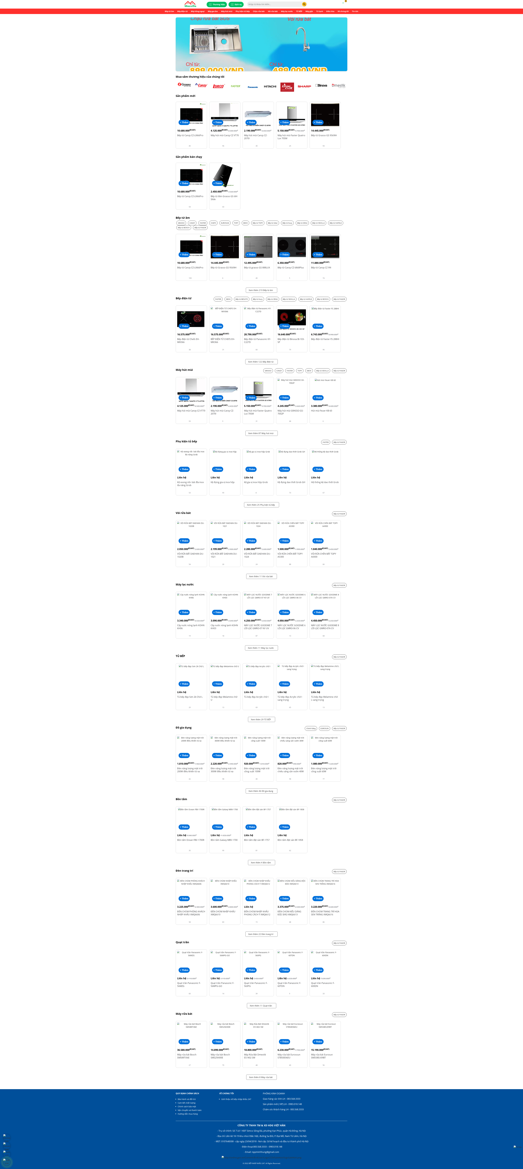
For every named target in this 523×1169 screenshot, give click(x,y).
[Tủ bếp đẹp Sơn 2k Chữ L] (191, 666)
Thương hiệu (219, 4)
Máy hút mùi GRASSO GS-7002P (290, 412)
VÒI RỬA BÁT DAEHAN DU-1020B (190, 555)
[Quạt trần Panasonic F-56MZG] (191, 953)
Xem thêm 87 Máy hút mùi (260, 433)
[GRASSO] (184, 87)
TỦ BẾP (299, 11)
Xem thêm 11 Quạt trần (261, 1005)
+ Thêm (184, 122)
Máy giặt (309, 11)
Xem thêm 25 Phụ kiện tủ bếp (261, 504)
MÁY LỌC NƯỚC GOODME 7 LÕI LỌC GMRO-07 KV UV (258, 627)
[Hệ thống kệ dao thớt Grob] (325, 451)
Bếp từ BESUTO (241, 299)
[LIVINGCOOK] (287, 87)
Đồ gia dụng (183, 727)
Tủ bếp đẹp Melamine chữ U (224, 698)
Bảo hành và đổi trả (187, 1099)
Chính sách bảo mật (187, 1106)
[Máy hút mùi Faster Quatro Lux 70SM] (292, 114)
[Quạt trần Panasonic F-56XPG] (258, 953)
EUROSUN (225, 223)
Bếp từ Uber (273, 223)
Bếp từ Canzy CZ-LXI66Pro (190, 135)
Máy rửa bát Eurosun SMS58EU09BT (322, 1056)
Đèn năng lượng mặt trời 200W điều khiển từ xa (190, 770)
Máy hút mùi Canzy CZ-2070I (255, 137)
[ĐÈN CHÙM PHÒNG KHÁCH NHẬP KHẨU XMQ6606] (191, 882)
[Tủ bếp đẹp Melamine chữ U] (225, 666)
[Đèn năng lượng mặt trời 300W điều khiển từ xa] (225, 739)
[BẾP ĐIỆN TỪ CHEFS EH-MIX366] (225, 310)
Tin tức (355, 11)
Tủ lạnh (319, 11)
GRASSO (181, 223)
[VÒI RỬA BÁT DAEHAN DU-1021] (225, 524)
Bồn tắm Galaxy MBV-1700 (224, 839)
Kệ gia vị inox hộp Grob (256, 482)
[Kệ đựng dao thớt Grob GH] (292, 451)
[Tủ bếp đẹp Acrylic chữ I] (258, 666)
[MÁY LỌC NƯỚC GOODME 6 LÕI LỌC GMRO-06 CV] (292, 596)
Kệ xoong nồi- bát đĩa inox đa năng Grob (190, 484)
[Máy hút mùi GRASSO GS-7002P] (292, 381)
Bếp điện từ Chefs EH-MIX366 (188, 341)
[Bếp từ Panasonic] (253, 87)
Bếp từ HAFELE (336, 223)
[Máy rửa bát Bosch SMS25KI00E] (225, 1025)
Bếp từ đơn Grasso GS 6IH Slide (224, 198)
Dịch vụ (238, 4)
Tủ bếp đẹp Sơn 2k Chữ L (190, 696)
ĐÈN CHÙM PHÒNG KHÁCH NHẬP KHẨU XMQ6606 (191, 913)
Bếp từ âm (169, 11)
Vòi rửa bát (273, 11)
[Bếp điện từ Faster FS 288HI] (325, 308)
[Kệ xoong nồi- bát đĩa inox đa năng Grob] (191, 453)
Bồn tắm (181, 799)
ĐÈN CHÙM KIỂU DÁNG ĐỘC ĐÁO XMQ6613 (289, 913)
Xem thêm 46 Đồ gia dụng (261, 791)
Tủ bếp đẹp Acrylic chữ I (256, 696)
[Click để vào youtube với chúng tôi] (6, 1137)
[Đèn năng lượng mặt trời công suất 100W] (258, 739)
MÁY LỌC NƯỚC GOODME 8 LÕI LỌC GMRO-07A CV (325, 627)
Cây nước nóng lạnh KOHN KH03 (224, 627)
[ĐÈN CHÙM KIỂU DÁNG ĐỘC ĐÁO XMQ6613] (292, 882)
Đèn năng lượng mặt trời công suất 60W (323, 770)
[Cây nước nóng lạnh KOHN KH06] (191, 596)
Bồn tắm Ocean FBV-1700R (190, 839)
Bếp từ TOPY (258, 223)
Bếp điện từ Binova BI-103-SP (291, 341)
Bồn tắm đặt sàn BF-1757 (257, 839)
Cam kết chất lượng (186, 1103)
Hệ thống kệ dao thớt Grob (325, 482)
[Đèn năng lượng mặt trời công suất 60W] (325, 739)
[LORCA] (218, 87)
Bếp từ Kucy (287, 223)
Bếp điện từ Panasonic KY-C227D (257, 341)
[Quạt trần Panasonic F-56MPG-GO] (225, 953)
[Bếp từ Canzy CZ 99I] (325, 247)
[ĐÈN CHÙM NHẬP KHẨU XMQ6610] (225, 882)
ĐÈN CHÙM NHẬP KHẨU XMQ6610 (223, 913)
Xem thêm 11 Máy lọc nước (261, 648)
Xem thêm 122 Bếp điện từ (260, 361)
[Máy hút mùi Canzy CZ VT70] (225, 114)
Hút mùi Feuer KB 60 (321, 410)
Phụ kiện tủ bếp (243, 11)
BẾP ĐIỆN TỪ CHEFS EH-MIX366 (223, 341)
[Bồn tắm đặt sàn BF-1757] (258, 809)
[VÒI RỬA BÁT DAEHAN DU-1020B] (191, 524)
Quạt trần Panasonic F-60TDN (289, 985)
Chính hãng (311, 728)
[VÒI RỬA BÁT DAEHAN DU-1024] (258, 524)
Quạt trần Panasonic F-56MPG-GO (222, 985)
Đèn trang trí (184, 870)
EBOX (245, 223)
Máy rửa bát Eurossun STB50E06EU (289, 1056)
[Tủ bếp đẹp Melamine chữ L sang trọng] (325, 667)
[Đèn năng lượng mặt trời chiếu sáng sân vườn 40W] (292, 739)
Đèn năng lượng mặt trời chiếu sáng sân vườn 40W (291, 770)
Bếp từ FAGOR (200, 227)
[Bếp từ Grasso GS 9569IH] (325, 114)
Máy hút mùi (226, 11)
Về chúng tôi (343, 11)
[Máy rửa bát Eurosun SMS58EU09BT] (325, 1025)
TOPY (236, 223)
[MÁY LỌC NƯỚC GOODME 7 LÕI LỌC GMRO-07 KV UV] (258, 596)
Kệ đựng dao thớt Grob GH (291, 482)
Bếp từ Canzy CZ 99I (321, 267)
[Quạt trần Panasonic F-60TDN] (292, 953)
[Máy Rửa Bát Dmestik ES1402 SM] (258, 1025)
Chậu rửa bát (259, 11)
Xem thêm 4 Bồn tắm (261, 862)
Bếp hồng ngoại (198, 11)
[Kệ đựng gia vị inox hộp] (225, 451)
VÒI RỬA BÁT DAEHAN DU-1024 (257, 555)
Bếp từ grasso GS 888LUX (257, 267)
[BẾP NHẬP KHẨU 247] (190, 4)
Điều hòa (330, 11)
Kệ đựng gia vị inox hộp (223, 482)
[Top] (518, 1147)
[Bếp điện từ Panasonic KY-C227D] (258, 310)
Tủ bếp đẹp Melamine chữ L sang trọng (324, 698)
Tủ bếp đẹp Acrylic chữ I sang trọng (290, 698)
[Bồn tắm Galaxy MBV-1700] (225, 809)
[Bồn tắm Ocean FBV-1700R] (191, 809)
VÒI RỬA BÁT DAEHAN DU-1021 (224, 555)
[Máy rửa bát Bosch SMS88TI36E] (191, 1025)
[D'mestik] (338, 87)
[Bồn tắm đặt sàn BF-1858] (291, 809)
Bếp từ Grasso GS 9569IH (324, 135)
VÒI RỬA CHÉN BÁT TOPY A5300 (290, 555)
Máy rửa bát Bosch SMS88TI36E (186, 1056)
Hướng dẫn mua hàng (188, 1114)
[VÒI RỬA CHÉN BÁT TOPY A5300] (292, 524)
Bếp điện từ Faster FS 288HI (325, 339)
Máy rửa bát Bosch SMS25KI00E (220, 1056)
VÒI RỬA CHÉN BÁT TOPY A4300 (323, 555)
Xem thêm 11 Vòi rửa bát (261, 576)
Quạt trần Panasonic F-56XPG (255, 985)
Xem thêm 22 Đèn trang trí (260, 934)
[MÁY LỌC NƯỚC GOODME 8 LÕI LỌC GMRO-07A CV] (325, 596)
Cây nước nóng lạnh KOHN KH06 (190, 627)
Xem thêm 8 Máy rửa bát (261, 1077)
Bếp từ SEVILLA (318, 223)
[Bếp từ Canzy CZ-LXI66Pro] (191, 114)
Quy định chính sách (187, 1093)
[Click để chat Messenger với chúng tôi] (6, 1145)
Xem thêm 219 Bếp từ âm (261, 290)
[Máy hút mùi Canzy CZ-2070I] (258, 114)
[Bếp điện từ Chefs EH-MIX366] (191, 318)
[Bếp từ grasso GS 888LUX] (258, 247)
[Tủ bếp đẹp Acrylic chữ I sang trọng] (292, 667)
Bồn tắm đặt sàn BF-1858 (290, 839)
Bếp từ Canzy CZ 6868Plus (291, 267)
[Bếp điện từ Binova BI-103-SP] (292, 318)
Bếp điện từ (182, 11)
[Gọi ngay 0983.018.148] (6, 1162)
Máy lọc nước (287, 11)
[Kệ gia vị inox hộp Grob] (258, 451)
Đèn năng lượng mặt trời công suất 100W (256, 770)
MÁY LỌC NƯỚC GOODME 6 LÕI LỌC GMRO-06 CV (291, 627)
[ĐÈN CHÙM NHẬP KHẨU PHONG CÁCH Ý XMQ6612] (258, 882)
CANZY (192, 223)
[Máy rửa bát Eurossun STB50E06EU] (292, 1025)
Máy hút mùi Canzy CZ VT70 (225, 135)
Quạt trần (182, 942)
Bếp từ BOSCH (184, 227)
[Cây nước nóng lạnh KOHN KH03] (225, 596)
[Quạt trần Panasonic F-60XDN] (325, 953)
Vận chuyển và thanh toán (190, 1110)
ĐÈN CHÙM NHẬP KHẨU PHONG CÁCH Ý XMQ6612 (257, 913)
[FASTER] (235, 87)
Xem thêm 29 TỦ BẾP (261, 719)
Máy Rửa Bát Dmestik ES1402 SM (255, 1056)
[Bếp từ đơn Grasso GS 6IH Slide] (225, 175)
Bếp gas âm (213, 11)
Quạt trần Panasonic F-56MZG (189, 985)
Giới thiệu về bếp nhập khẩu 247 (236, 1099)
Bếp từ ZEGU (302, 223)
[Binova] (321, 87)
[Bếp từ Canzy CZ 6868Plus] (292, 247)
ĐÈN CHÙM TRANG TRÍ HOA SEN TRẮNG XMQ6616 (325, 913)
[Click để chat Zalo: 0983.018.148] (6, 1154)
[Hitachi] (270, 87)
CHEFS (213, 223)
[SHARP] (304, 87)
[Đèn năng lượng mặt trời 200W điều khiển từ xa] (191, 739)
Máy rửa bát (184, 1013)
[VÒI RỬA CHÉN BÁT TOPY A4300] (325, 524)
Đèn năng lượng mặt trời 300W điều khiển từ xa (223, 770)
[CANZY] (201, 87)
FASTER (203, 223)
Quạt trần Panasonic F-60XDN (323, 985)
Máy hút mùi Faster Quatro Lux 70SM (291, 137)
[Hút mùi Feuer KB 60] (325, 380)
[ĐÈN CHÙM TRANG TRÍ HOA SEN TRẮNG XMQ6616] (325, 882)
